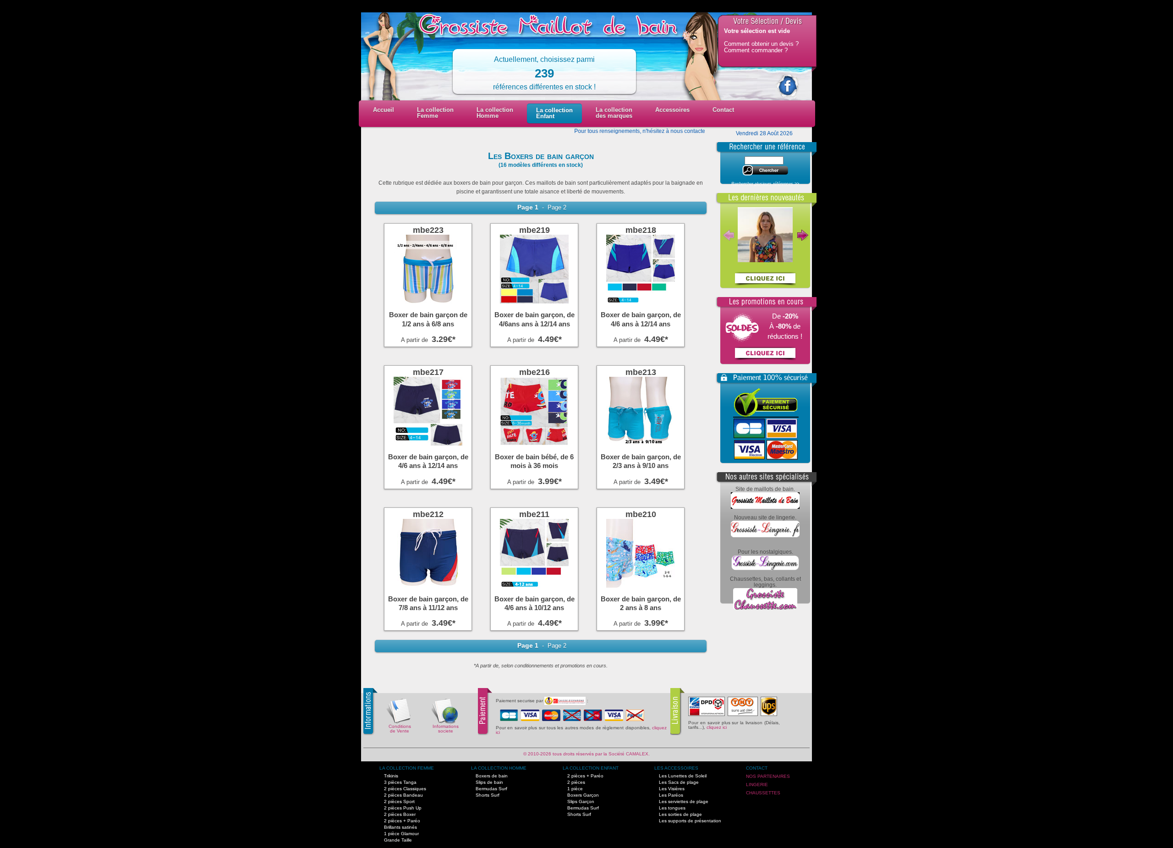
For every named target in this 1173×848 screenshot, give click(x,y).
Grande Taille (398, 839)
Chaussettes (763, 792)
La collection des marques (614, 112)
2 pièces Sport (399, 801)
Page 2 (556, 207)
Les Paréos (671, 795)
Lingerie (757, 784)
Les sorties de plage (680, 814)
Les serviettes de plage (683, 801)
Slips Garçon (580, 801)
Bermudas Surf (491, 788)
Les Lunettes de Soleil (683, 775)
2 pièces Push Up (403, 807)
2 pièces (576, 782)
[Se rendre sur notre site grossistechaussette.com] (765, 608)
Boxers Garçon (583, 795)
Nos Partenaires (768, 776)
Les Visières (672, 788)
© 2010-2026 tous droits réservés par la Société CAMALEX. (586, 753)
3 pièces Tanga (400, 782)
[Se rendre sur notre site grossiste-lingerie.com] (765, 568)
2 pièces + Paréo (402, 820)
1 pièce (575, 788)
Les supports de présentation (690, 820)
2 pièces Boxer (400, 814)
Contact (723, 109)
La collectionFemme (435, 112)
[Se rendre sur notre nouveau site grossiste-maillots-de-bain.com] (765, 507)
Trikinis (391, 775)
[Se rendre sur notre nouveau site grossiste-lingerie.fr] (765, 535)
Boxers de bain (492, 775)
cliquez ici (717, 727)
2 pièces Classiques (405, 788)
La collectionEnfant (554, 113)
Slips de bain (489, 782)
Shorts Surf (487, 795)
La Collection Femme (406, 768)
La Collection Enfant (591, 768)
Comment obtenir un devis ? (761, 43)
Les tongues (672, 807)
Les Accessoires (676, 768)
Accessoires (672, 109)
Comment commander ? (756, 50)
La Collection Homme (498, 768)
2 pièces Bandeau (403, 795)
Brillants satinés (400, 827)
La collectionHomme (495, 112)
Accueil (383, 109)
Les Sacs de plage (679, 782)
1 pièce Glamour (401, 833)
